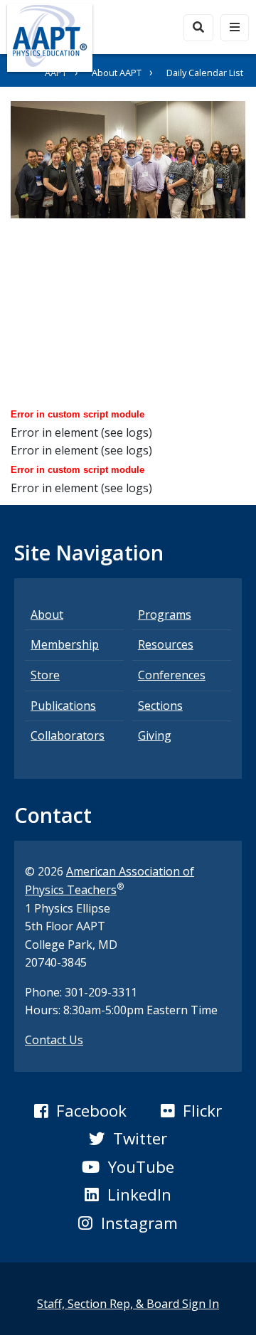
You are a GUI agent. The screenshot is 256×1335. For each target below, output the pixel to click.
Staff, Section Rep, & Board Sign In (128, 1304)
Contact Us (54, 1040)
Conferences (172, 675)
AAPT (56, 72)
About (47, 614)
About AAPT (117, 72)
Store (45, 675)
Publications (63, 705)
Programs (164, 614)
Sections (160, 705)
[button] (80, 1111)
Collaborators (68, 735)
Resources (165, 644)
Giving (154, 735)
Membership (65, 644)
